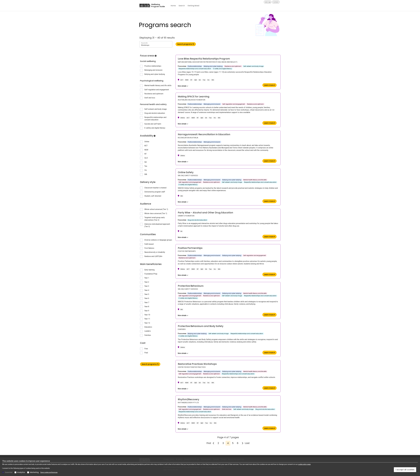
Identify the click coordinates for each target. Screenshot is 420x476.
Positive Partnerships (190, 248)
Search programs (149, 364)
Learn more (270, 85)
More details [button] (182, 86)
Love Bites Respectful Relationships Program (204, 58)
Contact (275, 2)
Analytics (21, 472)
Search (182, 5)
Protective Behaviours (190, 285)
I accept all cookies (405, 469)
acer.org (267, 2)
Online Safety (185, 172)
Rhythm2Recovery (188, 399)
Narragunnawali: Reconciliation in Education (204, 134)
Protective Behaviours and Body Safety (200, 326)
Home (173, 5)
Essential (8, 472)
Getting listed (193, 5)
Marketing (34, 472)
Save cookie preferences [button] (49, 472)
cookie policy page (304, 464)
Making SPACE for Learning (193, 96)
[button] (156, 56)
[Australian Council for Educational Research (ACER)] (144, 5)
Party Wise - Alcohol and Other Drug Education (205, 212)
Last (247, 443)
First (208, 443)
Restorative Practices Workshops (197, 364)
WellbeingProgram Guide (158, 5)
